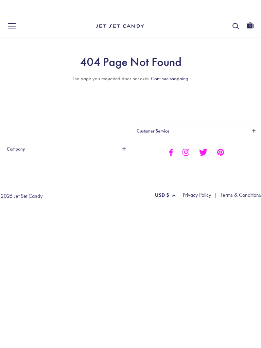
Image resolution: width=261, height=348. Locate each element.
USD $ (162, 195)
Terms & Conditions (241, 195)
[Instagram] (185, 152)
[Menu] (11, 26)
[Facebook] (171, 152)
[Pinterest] (220, 152)
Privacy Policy (197, 195)
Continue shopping (169, 78)
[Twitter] (203, 152)
